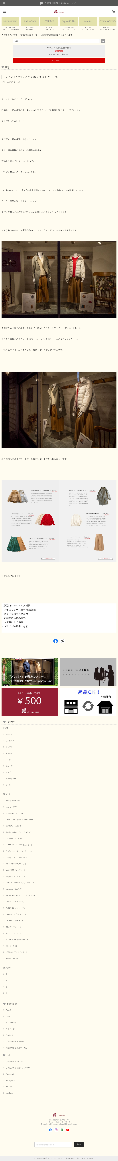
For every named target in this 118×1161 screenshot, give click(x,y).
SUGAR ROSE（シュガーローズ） (18, 939)
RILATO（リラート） (14, 927)
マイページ (10, 1029)
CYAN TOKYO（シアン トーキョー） (20, 819)
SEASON (7, 967)
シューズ (9, 766)
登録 (79, 1144)
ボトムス (9, 753)
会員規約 (90, 1158)
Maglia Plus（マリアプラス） (17, 876)
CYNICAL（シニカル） (14, 826)
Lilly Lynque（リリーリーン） (17, 857)
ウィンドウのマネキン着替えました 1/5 (31, 77)
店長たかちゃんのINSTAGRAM (18, 1068)
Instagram (10, 1080)
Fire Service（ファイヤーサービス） (19, 851)
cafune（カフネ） (12, 807)
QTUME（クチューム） (15, 920)
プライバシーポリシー (15, 1041)
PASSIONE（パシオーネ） (16, 908)
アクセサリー (11, 778)
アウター (9, 734)
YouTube (9, 1093)
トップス (9, 747)
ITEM (5, 728)
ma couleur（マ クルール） (16, 864)
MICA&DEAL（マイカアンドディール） (21, 895)
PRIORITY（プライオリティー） (18, 914)
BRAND (6, 794)
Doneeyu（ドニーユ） (14, 838)
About (8, 1010)
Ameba (9, 1087)
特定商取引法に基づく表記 (16, 1048)
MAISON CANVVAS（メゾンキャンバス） (21, 883)
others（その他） (12, 958)
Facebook (10, 1074)
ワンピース (10, 741)
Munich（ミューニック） (15, 902)
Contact (9, 1035)
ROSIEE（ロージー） (14, 933)
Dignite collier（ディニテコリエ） (19, 832)
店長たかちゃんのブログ (16, 1061)
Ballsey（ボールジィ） (14, 801)
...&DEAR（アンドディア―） (17, 952)
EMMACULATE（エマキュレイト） (19, 845)
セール (8, 785)
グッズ (8, 772)
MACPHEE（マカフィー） (16, 870)
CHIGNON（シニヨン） (15, 813)
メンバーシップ (12, 1022)
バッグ (8, 760)
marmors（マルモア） (14, 889)
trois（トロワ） (12, 946)
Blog (8, 1016)
